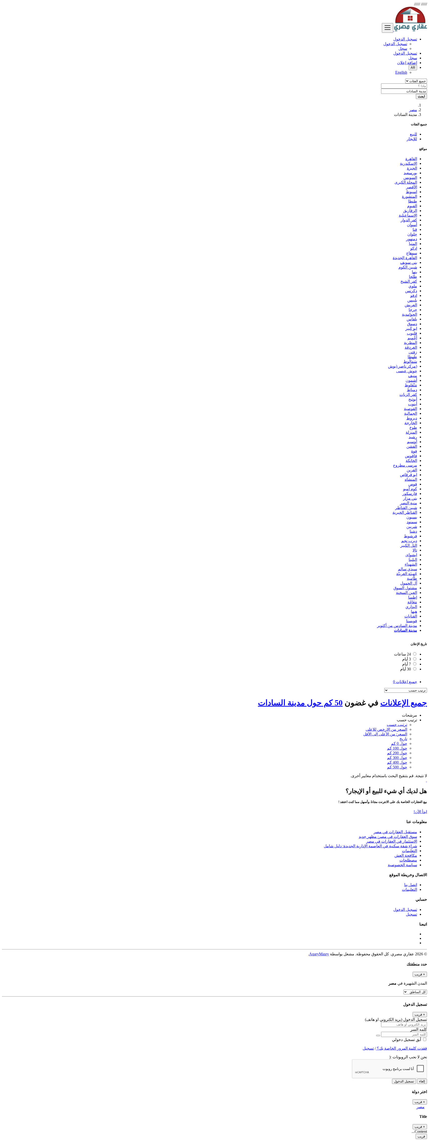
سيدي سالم (407, 569)
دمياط (412, 390)
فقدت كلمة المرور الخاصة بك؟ (401, 1048)
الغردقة (411, 347)
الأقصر (411, 187)
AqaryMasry (319, 954)
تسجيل (411, 914)
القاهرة (411, 159)
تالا (415, 550)
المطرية (410, 343)
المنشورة (409, 196)
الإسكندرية (408, 163)
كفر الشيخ (408, 281)
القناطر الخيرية (405, 512)
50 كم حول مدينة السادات (300, 702)
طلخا (413, 277)
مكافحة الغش (405, 855)
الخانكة (411, 460)
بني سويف (408, 262)
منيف (412, 376)
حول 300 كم (397, 758)
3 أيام (406, 659)
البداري (411, 607)
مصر (413, 110)
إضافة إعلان (407, 63)
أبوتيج (412, 399)
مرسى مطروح (405, 465)
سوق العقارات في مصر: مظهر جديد (388, 836)
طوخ (413, 427)
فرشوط (410, 536)
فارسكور (409, 493)
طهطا (412, 357)
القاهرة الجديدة (405, 258)
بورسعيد (410, 173)
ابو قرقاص (408, 475)
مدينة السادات (405, 630)
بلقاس (412, 319)
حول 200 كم (397, 753)
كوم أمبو (410, 489)
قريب (421, 1136)
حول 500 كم (397, 767)
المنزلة (411, 432)
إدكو (413, 248)
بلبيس (412, 300)
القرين (412, 470)
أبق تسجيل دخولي (407, 1039)
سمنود (412, 522)
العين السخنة (406, 592)
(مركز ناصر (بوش (402, 366)
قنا (415, 229)
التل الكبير (408, 545)
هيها (414, 611)
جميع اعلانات (405, 682)
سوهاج (411, 253)
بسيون (411, 517)
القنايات (410, 616)
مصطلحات (408, 860)
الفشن (411, 446)
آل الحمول (408, 583)
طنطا (412, 201)
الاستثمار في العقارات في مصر (391, 841)
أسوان (412, 225)
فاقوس (411, 456)
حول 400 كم (397, 762)
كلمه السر (418, 1029)
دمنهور (411, 239)
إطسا (412, 597)
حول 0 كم (399, 743)
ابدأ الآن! (420, 812)
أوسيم (412, 442)
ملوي (412, 286)
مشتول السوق (405, 588)
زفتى (413, 352)
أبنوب (412, 404)
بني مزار (410, 498)
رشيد (413, 437)
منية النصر (408, 503)
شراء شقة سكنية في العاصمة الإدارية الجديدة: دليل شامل (370, 846)
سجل (402, 48)
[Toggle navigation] (387, 28)
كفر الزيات (408, 394)
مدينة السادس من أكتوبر (397, 625)
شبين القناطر (406, 508)
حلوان (412, 234)
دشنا (413, 531)
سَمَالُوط (410, 361)
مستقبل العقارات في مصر (395, 832)
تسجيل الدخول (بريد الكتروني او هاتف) (396, 1019)
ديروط (411, 418)
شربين (411, 526)
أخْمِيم (412, 338)
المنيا (413, 244)
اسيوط (411, 192)
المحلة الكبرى (405, 182)
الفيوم (412, 206)
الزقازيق (410, 210)
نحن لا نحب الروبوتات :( (408, 1057)
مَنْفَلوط (411, 385)
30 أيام (405, 669)
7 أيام (406, 664)
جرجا (413, 310)
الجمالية (410, 413)
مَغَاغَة (412, 602)
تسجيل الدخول (395, 44)
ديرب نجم (409, 541)
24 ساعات (402, 654)
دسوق (412, 324)
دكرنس (411, 291)
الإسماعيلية (408, 215)
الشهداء (411, 564)
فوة (414, 451)
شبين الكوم (407, 267)
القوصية (410, 409)
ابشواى (411, 555)
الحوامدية (409, 314)
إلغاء (422, 1081)
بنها (414, 272)
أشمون (411, 380)
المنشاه (411, 479)
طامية (412, 578)
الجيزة (412, 168)
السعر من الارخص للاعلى (386, 729)
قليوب (412, 333)
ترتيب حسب (397, 725)
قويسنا (411, 621)
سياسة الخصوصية (402, 865)
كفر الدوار (409, 220)
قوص (412, 484)
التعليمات (409, 851)
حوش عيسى (406, 371)
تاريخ (403, 739)
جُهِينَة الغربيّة (406, 574)
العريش (411, 305)
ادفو (413, 295)
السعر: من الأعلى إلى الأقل (385, 734)
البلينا (413, 559)
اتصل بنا (410, 885)
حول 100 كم (397, 748)
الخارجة (410, 423)
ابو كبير (411, 328)
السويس (410, 177)
